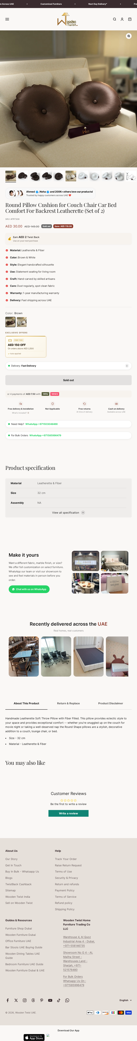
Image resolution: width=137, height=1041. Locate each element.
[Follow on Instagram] (24, 1000)
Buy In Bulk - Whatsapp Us (22, 871)
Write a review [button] (68, 813)
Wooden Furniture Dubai (20, 934)
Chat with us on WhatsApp (31, 589)
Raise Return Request (68, 865)
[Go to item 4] (46, 176)
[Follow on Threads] (33, 1000)
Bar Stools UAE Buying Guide (23, 947)
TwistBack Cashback (18, 884)
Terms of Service (65, 896)
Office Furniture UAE (18, 941)
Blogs (8, 877)
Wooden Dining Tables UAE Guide (22, 956)
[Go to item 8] (95, 176)
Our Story (11, 859)
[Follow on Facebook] (7, 1000)
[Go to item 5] (58, 176)
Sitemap (10, 890)
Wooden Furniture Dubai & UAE (25, 970)
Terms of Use (63, 871)
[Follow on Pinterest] (41, 1000)
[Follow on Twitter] (16, 1000)
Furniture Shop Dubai (18, 928)
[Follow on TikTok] (58, 1000)
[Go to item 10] (119, 176)
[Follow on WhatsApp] (67, 1000)
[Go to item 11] (131, 176)
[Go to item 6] (70, 176)
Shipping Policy (65, 909)
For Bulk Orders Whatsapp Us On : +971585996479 (74, 981)
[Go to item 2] (22, 176)
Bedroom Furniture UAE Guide (24, 964)
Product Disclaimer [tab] (110, 703)
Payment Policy (65, 890)
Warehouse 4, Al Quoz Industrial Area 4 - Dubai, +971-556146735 (79, 941)
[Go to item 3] (34, 176)
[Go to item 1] (10, 176)
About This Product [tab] (26, 703)
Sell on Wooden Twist (19, 903)
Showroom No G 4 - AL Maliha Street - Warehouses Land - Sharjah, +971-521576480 (78, 961)
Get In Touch (13, 865)
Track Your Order (66, 859)
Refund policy (63, 903)
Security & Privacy (66, 877)
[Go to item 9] (107, 176)
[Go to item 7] (83, 176)
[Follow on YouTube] (50, 1000)
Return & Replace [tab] (68, 703)
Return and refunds (67, 884)
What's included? (20, 413)
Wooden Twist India (17, 896)
